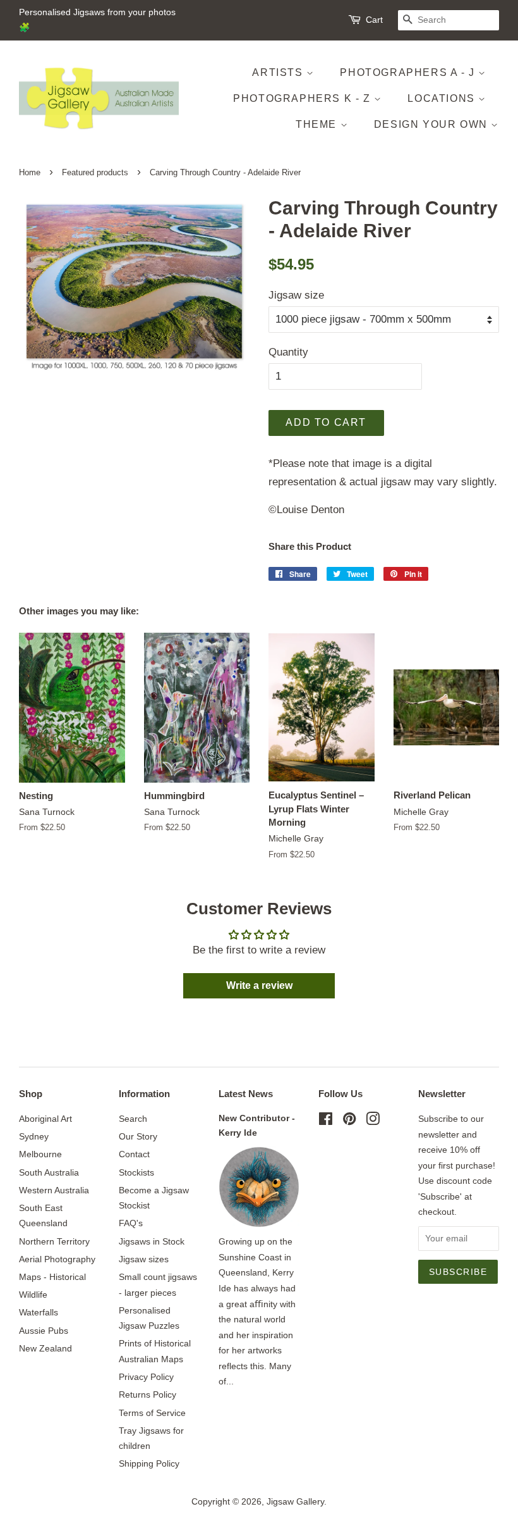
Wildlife (33, 1294)
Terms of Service (152, 1413)
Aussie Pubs (43, 1331)
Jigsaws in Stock (151, 1241)
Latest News (246, 1093)
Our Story (138, 1136)
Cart (374, 20)
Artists (279, 72)
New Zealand (45, 1348)
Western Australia (54, 1190)
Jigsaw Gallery (295, 1501)
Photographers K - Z (303, 98)
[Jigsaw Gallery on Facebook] (325, 1121)
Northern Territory (54, 1241)
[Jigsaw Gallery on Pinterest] (349, 1121)
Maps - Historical (52, 1277)
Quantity (288, 352)
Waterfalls (38, 1312)
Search (133, 1119)
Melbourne (40, 1154)
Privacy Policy (146, 1377)
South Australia (49, 1172)
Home (29, 172)
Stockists (136, 1172)
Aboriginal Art (45, 1119)
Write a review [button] (259, 985)
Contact (134, 1154)
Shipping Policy (149, 1463)
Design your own (432, 124)
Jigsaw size (296, 295)
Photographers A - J (409, 72)
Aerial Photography (57, 1259)
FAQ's (131, 1223)
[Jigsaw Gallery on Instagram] (373, 1121)
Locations (442, 98)
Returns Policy (147, 1394)
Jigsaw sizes (144, 1259)
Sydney (34, 1136)
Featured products (95, 172)
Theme (318, 124)
